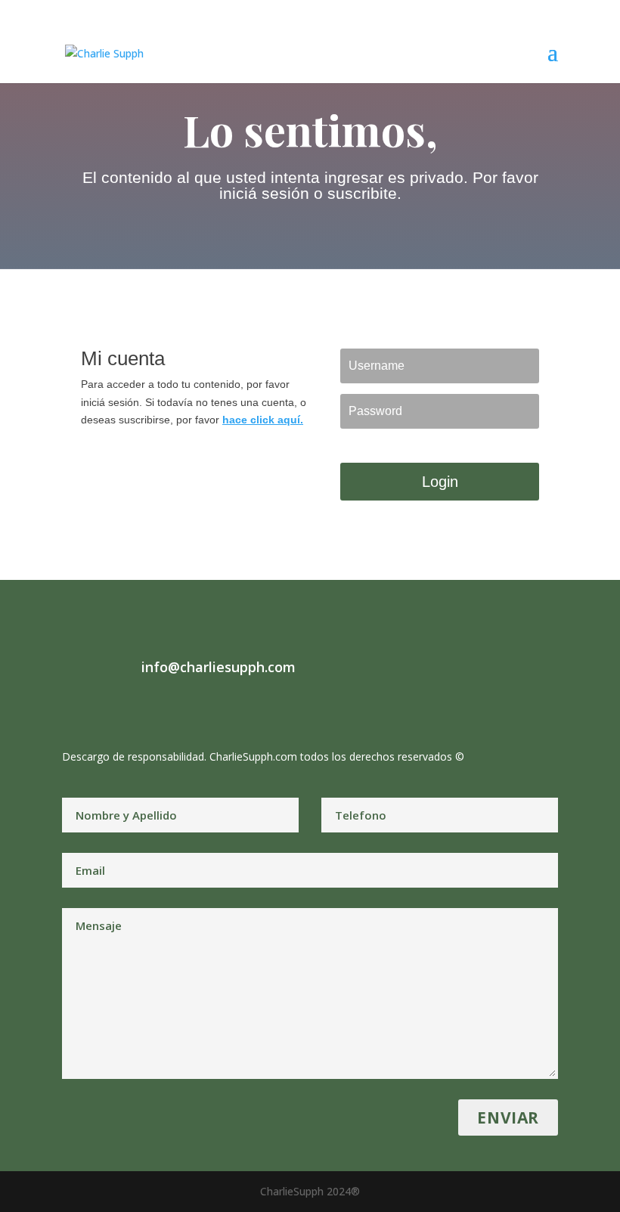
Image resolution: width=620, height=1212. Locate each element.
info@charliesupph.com (218, 667)
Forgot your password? (387, 444)
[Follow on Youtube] (165, 707)
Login (440, 481)
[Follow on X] (74, 707)
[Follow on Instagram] (104, 707)
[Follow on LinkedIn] (134, 707)
